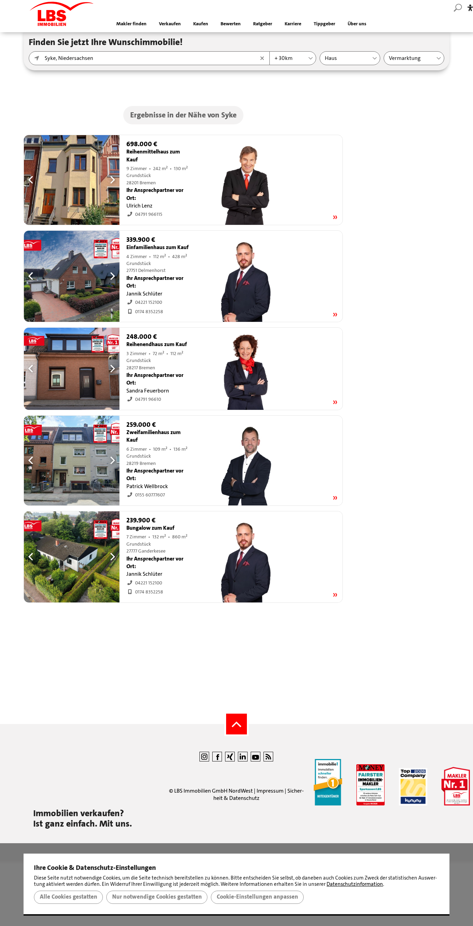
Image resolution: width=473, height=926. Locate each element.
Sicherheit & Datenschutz (258, 794)
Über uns (357, 24)
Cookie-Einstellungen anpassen (257, 897)
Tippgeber (324, 24)
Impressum (270, 790)
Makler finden (131, 24)
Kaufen (200, 24)
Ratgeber (262, 24)
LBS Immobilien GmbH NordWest (213, 790)
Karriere (293, 24)
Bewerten (231, 24)
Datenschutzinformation (355, 884)
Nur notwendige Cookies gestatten (157, 897)
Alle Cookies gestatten (68, 897)
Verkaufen (170, 24)
